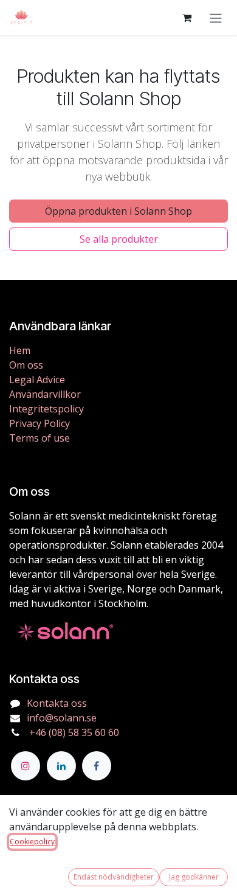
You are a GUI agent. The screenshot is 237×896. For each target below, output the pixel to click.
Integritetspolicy (46, 408)
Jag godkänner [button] (194, 877)
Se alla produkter (119, 239)
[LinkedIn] (61, 765)
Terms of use (39, 438)
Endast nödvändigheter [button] (114, 877)
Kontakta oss (57, 703)
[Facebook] (96, 765)
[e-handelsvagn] (186, 17)
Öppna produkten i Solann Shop (118, 211)
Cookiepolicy (32, 841)
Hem (19, 350)
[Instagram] (25, 765)
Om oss (26, 365)
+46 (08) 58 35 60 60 (73, 732)
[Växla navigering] (216, 17)
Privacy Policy (39, 423)
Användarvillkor (45, 394)
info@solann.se (62, 717)
